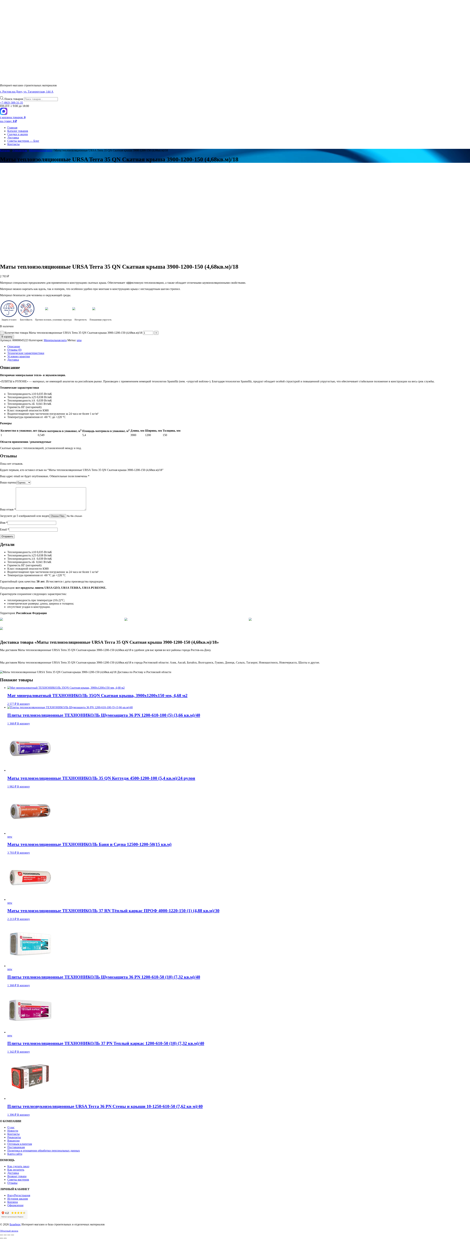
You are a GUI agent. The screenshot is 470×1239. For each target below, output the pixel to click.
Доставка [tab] (13, 359)
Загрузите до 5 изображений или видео (24, 515)
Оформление (15, 1205)
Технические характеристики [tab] (25, 353)
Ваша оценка (8, 482)
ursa (79, 340)
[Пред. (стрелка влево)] (1, 1238)
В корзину (6, 336)
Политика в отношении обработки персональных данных (43, 1150)
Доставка (13, 137)
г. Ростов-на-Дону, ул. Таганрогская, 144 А (26, 91)
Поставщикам (16, 1147)
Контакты (13, 144)
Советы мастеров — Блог (23, 140)
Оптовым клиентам (19, 1143)
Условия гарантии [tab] (18, 356)
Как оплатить (15, 1169)
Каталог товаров (17, 130)
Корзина (12, 1202)
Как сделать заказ (18, 1166)
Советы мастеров (18, 1179)
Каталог (5, 150)
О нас (11, 1127)
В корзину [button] (23, 703)
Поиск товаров (14, 99)
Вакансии (13, 1140)
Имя (4, 522)
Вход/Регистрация (18, 1195)
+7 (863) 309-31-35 (11, 102)
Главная (12, 127)
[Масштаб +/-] (1, 1235)
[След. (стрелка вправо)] (5, 1238)
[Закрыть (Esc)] (12, 1235)
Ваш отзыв (8, 509)
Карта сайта (14, 1153)
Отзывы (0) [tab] (14, 349)
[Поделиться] (8, 1235)
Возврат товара (16, 1176)
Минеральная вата (40, 150)
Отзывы (12, 1182)
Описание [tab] (13, 346)
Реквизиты (14, 1137)
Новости (12, 1130)
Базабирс (15, 1224)
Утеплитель (19, 150)
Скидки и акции (17, 134)
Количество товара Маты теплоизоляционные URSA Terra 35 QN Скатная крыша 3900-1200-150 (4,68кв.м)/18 (73, 332)
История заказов (17, 1198)
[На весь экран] (5, 1235)
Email (4, 529)
